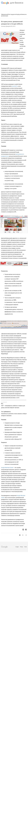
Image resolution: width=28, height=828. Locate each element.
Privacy (21, 546)
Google (17, 546)
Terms (25, 546)
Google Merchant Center (7, 467)
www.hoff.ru (15, 86)
